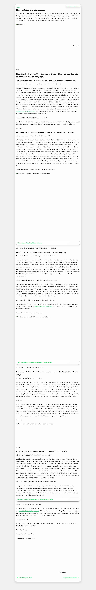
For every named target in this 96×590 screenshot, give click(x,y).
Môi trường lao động (25, 577)
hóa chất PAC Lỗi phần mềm (43, 306)
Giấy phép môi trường (70, 577)
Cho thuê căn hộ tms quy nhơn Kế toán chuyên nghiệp (35, 499)
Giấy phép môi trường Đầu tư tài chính (29, 243)
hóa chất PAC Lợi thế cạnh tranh (29, 511)
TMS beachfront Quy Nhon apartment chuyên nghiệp (34, 362)
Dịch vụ (18, 7)
